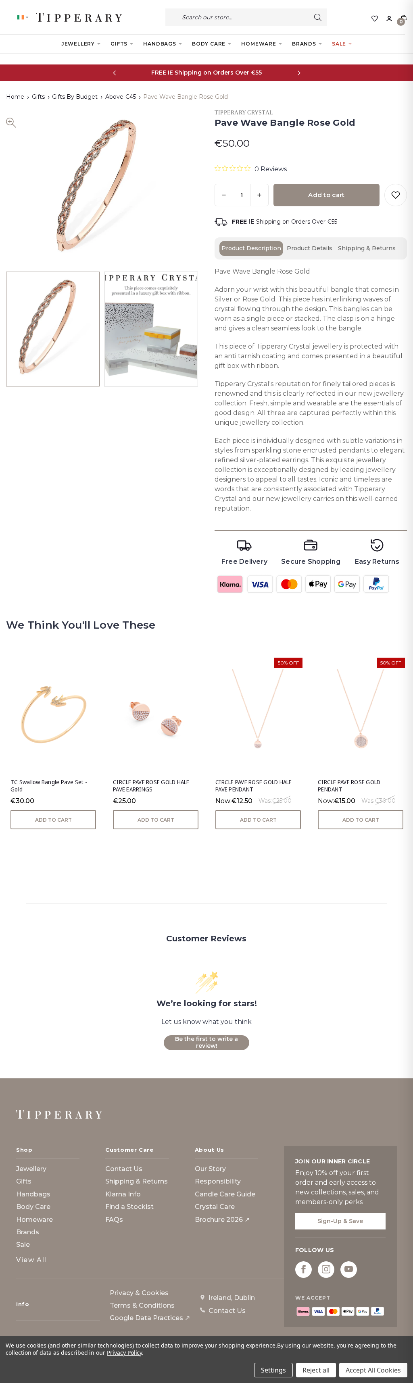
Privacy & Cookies (139, 1293)
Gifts (119, 44)
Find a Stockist (129, 1207)
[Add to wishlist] (395, 195)
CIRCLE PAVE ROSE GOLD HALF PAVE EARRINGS (151, 786)
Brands (304, 44)
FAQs (114, 1219)
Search (318, 17)
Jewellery (78, 44)
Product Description (251, 248)
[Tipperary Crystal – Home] (59, 1114)
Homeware (258, 44)
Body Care (208, 44)
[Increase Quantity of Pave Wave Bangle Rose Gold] (259, 195)
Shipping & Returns (367, 248)
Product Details (309, 248)
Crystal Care (215, 1207)
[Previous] (114, 72)
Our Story (210, 1169)
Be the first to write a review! (206, 1042)
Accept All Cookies (373, 1370)
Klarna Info (123, 1194)
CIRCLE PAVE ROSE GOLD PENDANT (349, 786)
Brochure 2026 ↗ (222, 1219)
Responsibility (218, 1181)
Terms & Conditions (142, 1305)
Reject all (316, 1370)
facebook (303, 1269)
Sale (339, 44)
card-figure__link (53, 714)
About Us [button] (209, 1149)
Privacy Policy (124, 1352)
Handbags (159, 44)
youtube (348, 1269)
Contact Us (123, 1169)
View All (31, 1260)
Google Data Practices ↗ (150, 1318)
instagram (326, 1269)
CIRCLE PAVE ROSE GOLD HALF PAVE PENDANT (253, 786)
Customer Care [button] (129, 1149)
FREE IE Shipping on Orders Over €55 (206, 72)
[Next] (298, 72)
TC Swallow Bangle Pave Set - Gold (48, 786)
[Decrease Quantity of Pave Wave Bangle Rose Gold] (224, 195)
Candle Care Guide (225, 1194)
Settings (273, 1370)
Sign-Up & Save (340, 1221)
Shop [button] (24, 1149)
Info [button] (22, 1304)
